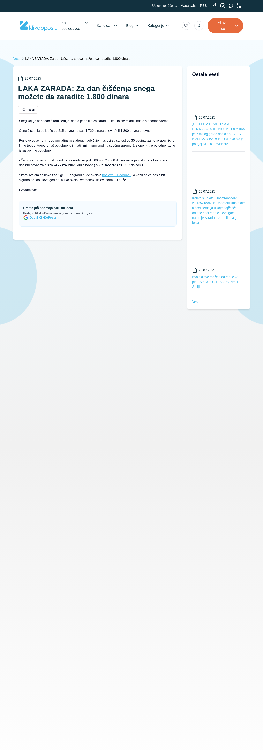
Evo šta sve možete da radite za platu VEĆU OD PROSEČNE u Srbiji (215, 282)
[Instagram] (222, 5)
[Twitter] (230, 5)
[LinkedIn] (239, 5)
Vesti (16, 58)
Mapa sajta (189, 5)
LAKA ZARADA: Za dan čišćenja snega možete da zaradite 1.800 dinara (78, 58)
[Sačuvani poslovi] (186, 26)
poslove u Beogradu (117, 175)
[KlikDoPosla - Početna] (38, 26)
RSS (203, 5)
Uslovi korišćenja (164, 5)
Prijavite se (223, 26)
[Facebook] (214, 5)
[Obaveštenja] (198, 25)
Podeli (31, 109)
